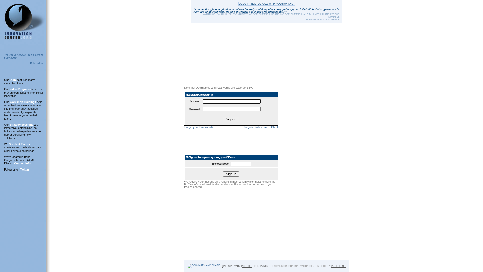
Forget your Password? (198, 127)
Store (13, 79)
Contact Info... (23, 163)
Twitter (24, 169)
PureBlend (338, 266)
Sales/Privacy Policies (237, 266)
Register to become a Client (261, 127)
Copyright (264, 266)
